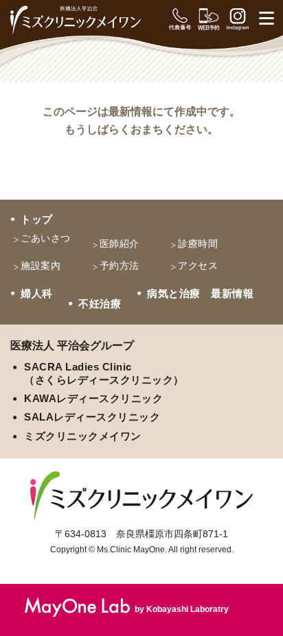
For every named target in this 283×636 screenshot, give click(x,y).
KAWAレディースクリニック (93, 398)
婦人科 (37, 293)
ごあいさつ (46, 238)
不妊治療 (99, 303)
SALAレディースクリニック (92, 417)
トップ (37, 219)
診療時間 (198, 243)
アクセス (198, 265)
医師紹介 (119, 243)
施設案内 (40, 265)
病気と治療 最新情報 (200, 293)
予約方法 (119, 265)
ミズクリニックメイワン (83, 436)
